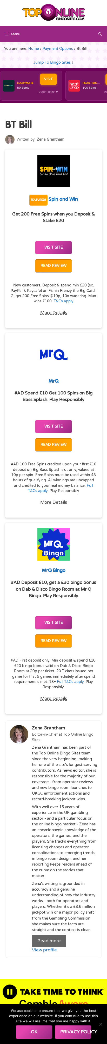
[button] (100, 34)
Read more (49, 941)
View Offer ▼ (48, 92)
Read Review (53, 266)
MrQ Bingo (53, 570)
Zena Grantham (50, 139)
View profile (44, 950)
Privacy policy (75, 1032)
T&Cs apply (63, 301)
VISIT (48, 79)
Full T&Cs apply (70, 682)
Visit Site (53, 247)
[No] (100, 1024)
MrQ (53, 381)
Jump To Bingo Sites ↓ (54, 62)
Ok (34, 1032)
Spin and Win (54, 199)
